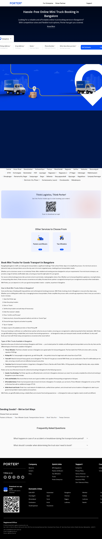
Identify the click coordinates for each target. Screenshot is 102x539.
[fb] (5, 477)
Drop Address (20, 46)
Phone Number (50, 46)
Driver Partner (60, 3)
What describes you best (68, 46)
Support (89, 3)
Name (32, 46)
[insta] (14, 477)
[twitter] (9, 477)
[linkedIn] (18, 477)
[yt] (22, 477)
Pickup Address (5, 46)
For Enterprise (48, 3)
